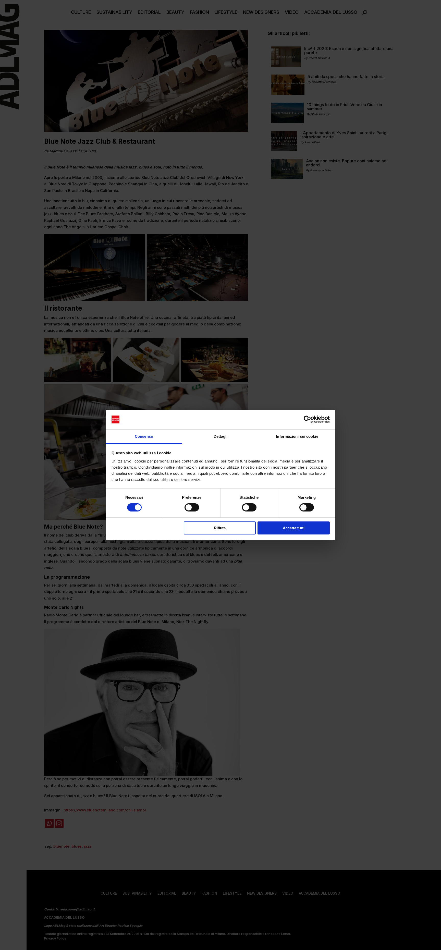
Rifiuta (220, 528)
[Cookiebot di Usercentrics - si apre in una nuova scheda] (307, 419)
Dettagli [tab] (221, 436)
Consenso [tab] (144, 436)
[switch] (192, 507)
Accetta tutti (293, 528)
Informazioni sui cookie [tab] (297, 436)
